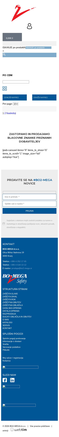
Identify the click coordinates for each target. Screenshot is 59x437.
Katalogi (7, 322)
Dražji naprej (41, 97)
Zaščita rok (9, 299)
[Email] (29, 203)
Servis (6, 325)
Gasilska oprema (12, 308)
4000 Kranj (7, 256)
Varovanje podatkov (11, 347)
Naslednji (11, 113)
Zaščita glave (10, 294)
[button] (29, 43)
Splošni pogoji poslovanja (14, 338)
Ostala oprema (11, 311)
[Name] (29, 196)
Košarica (6, 361)
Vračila (6, 344)
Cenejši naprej (11, 97)
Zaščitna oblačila (13, 305)
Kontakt (7, 328)
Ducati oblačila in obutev (17, 317)
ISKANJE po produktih (14, 47)
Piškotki (6, 350)
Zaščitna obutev (12, 302)
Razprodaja (9, 314)
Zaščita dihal (10, 296)
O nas (6, 319)
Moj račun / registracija (13, 358)
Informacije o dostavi (12, 341)
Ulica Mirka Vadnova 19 (13, 252)
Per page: (8, 104)
